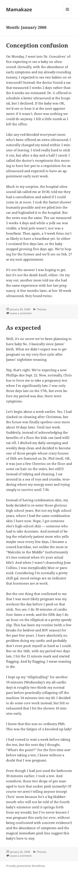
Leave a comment (20, 313)
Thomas (41, 309)
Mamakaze (19, 9)
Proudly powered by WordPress (25, 866)
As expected (23, 328)
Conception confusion (37, 45)
